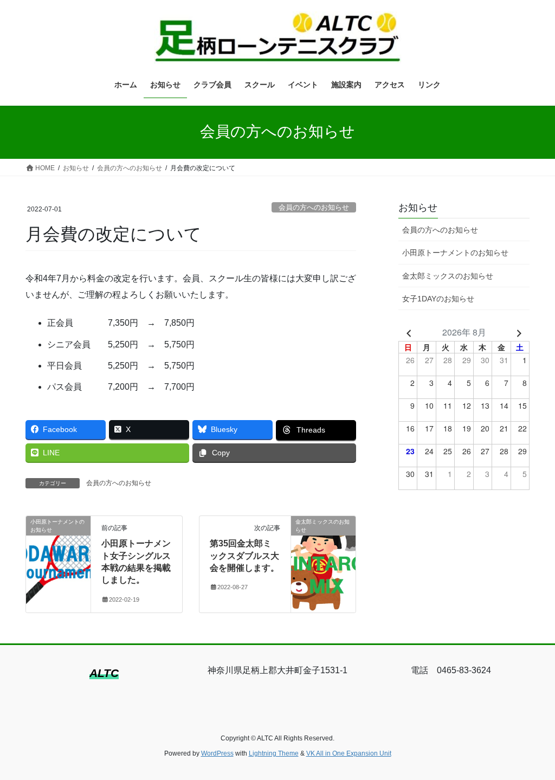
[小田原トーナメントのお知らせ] (58, 555)
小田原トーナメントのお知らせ (455, 252)
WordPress (217, 753)
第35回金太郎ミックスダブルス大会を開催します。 (244, 555)
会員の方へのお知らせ (314, 207)
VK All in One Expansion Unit (348, 753)
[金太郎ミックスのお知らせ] (323, 555)
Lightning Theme (274, 753)
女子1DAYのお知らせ (438, 298)
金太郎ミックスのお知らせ (447, 276)
